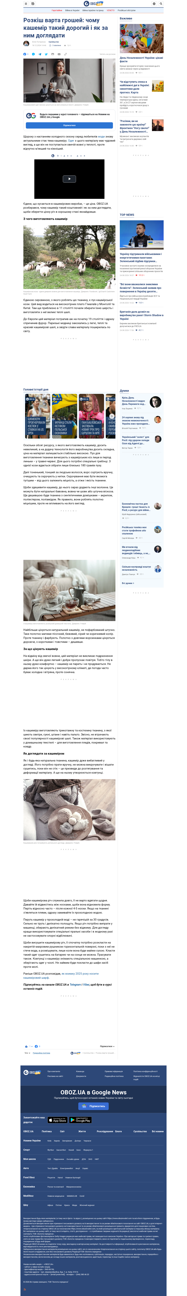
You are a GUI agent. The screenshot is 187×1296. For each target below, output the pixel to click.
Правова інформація (114, 1071)
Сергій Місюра (128, 538)
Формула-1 (88, 1150)
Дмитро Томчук (128, 574)
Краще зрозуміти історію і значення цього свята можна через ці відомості (140, 67)
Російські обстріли (126, 10)
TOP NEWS (127, 215)
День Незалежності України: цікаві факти (141, 59)
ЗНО (90, 1159)
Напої (60, 1177)
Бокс (79, 1150)
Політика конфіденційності (145, 1071)
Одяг (71, 140)
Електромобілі (66, 1168)
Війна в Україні (72, 10)
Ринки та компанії (55, 1187)
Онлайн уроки (73, 1159)
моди (101, 136)
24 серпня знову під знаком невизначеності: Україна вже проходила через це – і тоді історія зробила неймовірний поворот (135, 420)
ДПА (84, 1159)
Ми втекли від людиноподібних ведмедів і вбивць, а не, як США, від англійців (135, 550)
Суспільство (54, 42)
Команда (80, 1071)
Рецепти (51, 1177)
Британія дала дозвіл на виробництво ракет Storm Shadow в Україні (141, 315)
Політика (47, 1131)
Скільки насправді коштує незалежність (136, 568)
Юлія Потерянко (39, 42)
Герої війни (57, 10)
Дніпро (78, 1141)
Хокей (71, 1150)
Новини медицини (55, 1196)
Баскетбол (61, 1150)
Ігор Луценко (127, 409)
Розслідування (105, 1131)
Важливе (126, 18)
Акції (78, 1168)
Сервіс (85, 1168)
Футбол (50, 1150)
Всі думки (127, 583)
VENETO (111, 10)
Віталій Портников (129, 428)
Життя (82, 1131)
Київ (49, 1141)
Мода (74, 1205)
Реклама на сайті (55, 1076)
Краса (67, 1205)
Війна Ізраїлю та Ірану (93, 10)
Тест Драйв (52, 1168)
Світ (62, 1131)
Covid (82, 1196)
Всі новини (158, 1131)
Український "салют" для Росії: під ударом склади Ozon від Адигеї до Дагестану (135, 440)
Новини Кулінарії (72, 1177)
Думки (124, 390)
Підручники (59, 1159)
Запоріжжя (67, 1141)
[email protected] (57, 1274)
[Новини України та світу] (75, 1054)
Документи (81, 1076)
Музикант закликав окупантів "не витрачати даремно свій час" (134, 139)
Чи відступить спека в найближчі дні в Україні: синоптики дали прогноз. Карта (134, 87)
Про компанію (53, 1071)
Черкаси (87, 1141)
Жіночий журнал (87, 1205)
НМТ (97, 1159)
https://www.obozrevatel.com (119, 1218)
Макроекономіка (73, 1187)
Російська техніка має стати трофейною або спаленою (134, 530)
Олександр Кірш (128, 558)
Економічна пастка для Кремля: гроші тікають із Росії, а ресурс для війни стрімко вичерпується (136, 507)
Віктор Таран (127, 448)
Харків (57, 1141)
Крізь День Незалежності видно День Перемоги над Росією (133, 401)
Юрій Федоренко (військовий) (134, 514)
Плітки (59, 1205)
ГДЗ (49, 1159)
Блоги (118, 1131)
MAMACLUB (72, 1196)
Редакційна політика (41, 1053)
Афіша (50, 1205)
